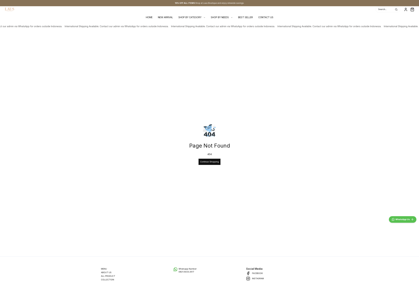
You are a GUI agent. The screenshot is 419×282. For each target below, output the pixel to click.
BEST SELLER (245, 17)
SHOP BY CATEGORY (189, 17)
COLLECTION (107, 279)
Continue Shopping (209, 161)
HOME (149, 17)
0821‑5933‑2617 (186, 272)
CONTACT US (265, 17)
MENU (104, 269)
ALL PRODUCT (108, 276)
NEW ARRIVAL (165, 17)
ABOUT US (106, 272)
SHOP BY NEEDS (220, 17)
